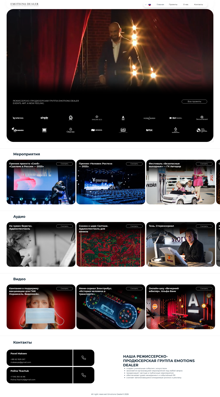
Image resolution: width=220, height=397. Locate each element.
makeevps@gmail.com (21, 362)
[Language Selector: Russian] (148, 4)
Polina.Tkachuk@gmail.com (23, 379)
